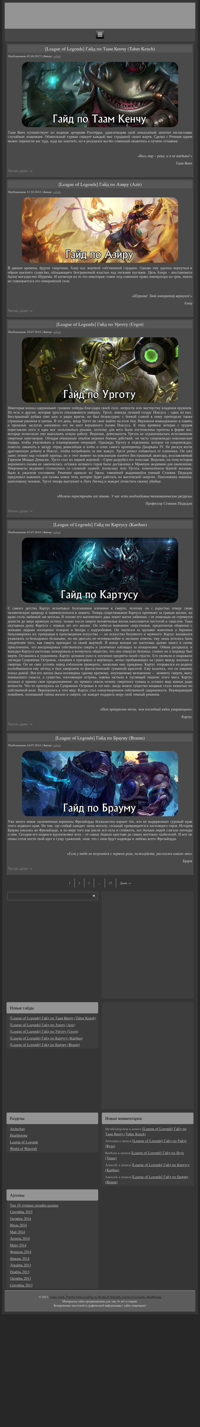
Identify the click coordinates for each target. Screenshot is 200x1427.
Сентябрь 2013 (21, 1285)
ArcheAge (17, 1128)
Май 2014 (17, 1231)
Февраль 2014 (20, 1251)
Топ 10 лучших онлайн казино (34, 1205)
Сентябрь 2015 (21, 1211)
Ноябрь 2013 (19, 1271)
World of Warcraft (23, 1148)
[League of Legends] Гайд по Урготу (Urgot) (100, 324)
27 (110, 883)
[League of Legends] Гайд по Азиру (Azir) (100, 184)
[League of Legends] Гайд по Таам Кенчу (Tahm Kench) (100, 48)
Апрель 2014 (20, 1238)
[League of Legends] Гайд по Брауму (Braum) (100, 738)
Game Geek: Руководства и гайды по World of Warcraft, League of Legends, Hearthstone (105, 1297)
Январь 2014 (19, 1258)
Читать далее (20, 170)
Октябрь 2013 (20, 1278)
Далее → (125, 883)
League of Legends (24, 1142)
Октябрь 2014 (20, 1218)
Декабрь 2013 (20, 1264)
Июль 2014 (18, 1225)
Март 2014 (18, 1245)
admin (57, 56)
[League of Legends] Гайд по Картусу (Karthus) (100, 524)
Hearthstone (18, 1135)
